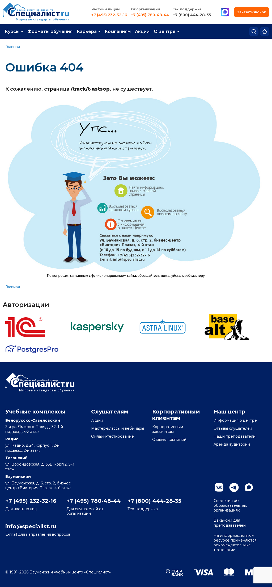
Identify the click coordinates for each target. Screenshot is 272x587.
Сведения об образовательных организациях (230, 505)
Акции (142, 31)
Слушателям (109, 411)
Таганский (16, 457)
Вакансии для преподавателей (230, 522)
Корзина (264, 31)
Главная (12, 46)
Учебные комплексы (35, 411)
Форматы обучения (50, 31)
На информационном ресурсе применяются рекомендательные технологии (235, 542)
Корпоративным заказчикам (167, 429)
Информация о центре (235, 420)
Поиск (253, 31)
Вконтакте (219, 487)
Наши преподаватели (235, 436)
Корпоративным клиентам (176, 414)
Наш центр (229, 411)
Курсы (12, 31)
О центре (165, 31)
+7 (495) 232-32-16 (109, 15)
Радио (12, 439)
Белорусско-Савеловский (32, 420)
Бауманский (18, 476)
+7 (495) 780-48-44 (150, 15)
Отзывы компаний (169, 439)
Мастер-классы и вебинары (117, 428)
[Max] (225, 12)
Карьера (87, 31)
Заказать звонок (251, 12)
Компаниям (118, 31)
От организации (145, 9)
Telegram (234, 487)
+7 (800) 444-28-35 (192, 15)
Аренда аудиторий (232, 444)
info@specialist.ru (30, 526)
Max (248, 487)
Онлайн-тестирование (112, 436)
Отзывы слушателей (233, 428)
